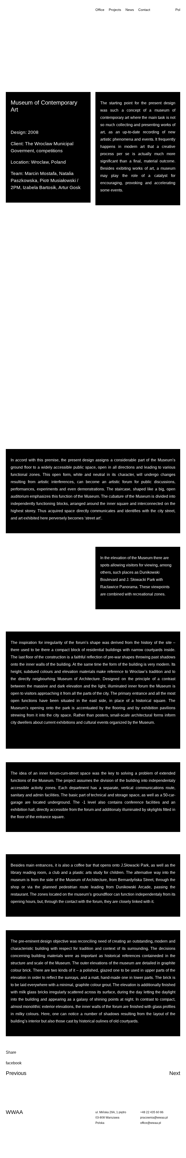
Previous (16, 1073)
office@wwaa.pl (150, 1123)
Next (174, 1073)
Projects (115, 10)
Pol (177, 10)
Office (99, 10)
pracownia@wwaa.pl (154, 1117)
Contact (144, 10)
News (129, 10)
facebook (14, 1063)
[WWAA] (30, 10)
